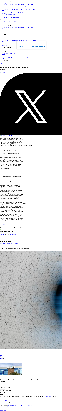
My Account (14, 2)
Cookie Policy (30, 405)
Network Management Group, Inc (48, 396)
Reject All (35, 46)
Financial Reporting (12, 4)
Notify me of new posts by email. (6, 387)
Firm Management (4, 11)
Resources (3, 54)
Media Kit (22, 405)
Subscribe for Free (9, 2)
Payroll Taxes (21, 7)
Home (1, 63)
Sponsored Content (24, 57)
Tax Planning (24, 6)
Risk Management (16, 44)
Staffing (23, 12)
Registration (10, 17)
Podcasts (20, 57)
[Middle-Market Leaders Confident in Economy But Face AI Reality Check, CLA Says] (13, 356)
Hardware (29, 9)
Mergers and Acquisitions (18, 12)
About (9, 405)
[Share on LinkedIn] (3, 72)
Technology (5, 9)
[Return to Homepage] (4, 400)
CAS (7, 44)
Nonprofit (16, 4)
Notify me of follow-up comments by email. (7, 385)
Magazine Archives (9, 406)
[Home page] (4, 19)
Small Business (20, 4)
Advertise (19, 405)
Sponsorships (17, 17)
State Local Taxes (19, 6)
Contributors (29, 57)
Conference (3, 16)
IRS (9, 6)
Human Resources (11, 7)
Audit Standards (27, 4)
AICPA (10, 12)
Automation (15, 9)
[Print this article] (9, 135)
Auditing (23, 4)
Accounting (5, 4)
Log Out (17, 2)
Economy (1, 358)
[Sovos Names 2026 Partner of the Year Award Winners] (11, 374)
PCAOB (31, 4)
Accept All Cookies (41, 46)
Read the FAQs (2, 236)
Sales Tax (15, 6)
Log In (6, 2)
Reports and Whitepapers (15, 57)
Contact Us (12, 405)
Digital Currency (24, 9)
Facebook (1, 410)
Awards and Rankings (12, 14)
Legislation (12, 6)
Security (32, 9)
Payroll (5, 7)
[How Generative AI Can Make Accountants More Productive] (9, 243)
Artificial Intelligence (10, 9)
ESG (8, 4)
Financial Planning (11, 44)
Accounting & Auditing (5, 3)
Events (10, 57)
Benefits (7, 7)
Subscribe (1, 239)
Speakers (13, 17)
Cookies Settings (21, 46)
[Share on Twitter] (31, 134)
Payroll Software (16, 7)
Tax (2, 5)
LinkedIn (5, 410)
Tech (2, 8)
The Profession (4, 13)
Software (34, 9)
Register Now (2, 234)
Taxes (4, 6)
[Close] (45, 42)
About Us (3, 2)
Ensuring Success (6, 17)
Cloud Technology (19, 9)
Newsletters (5, 406)
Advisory (3, 10)
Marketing (12, 12)
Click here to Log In (13, 234)
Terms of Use (26, 405)
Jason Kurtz (1, 355)
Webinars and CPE (6, 57)
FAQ (32, 405)
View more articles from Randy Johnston (6, 398)
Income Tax (7, 6)
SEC (33, 4)
